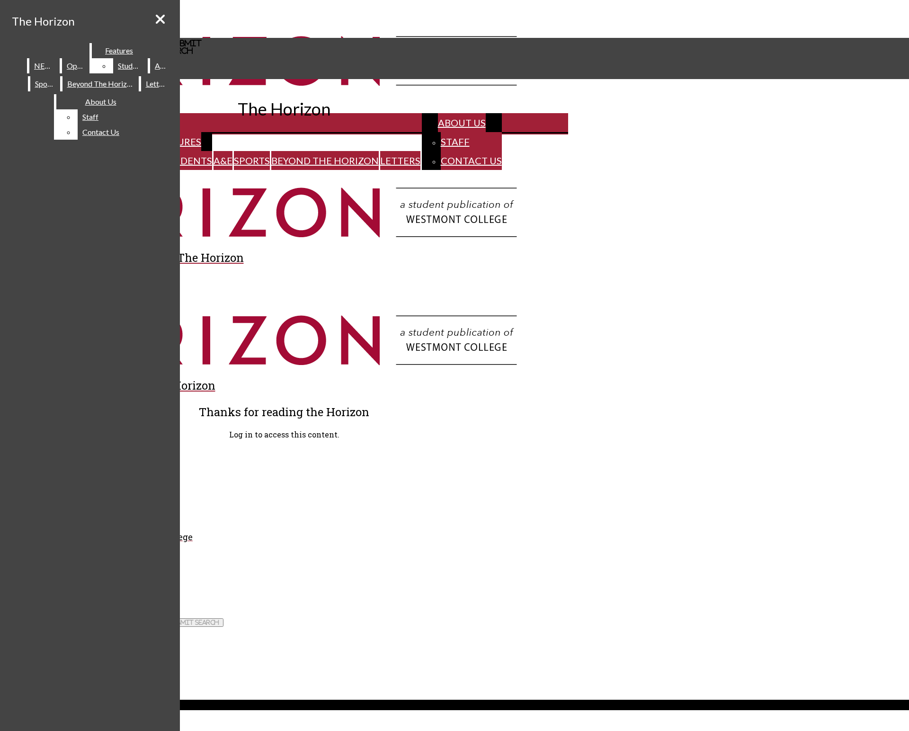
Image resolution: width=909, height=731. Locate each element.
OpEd (76, 65)
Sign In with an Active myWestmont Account (71, 453)
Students (187, 160)
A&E (223, 160)
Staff (455, 141)
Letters (400, 160)
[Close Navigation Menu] (160, 19)
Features (119, 50)
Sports (252, 160)
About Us (462, 122)
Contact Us (471, 160)
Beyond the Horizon (325, 160)
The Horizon (43, 21)
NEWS (45, 65)
